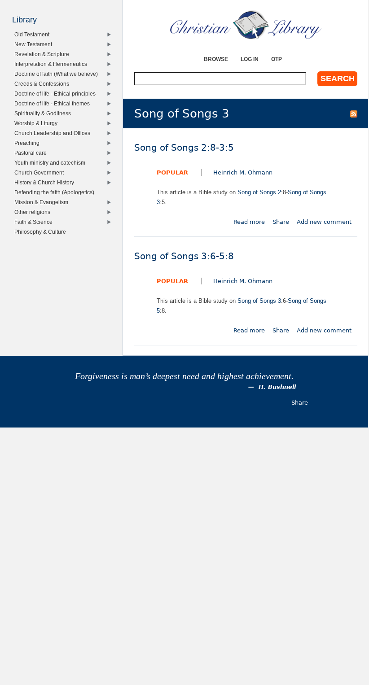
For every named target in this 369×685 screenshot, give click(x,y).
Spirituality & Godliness (44, 113)
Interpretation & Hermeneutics (52, 64)
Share (280, 221)
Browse (216, 59)
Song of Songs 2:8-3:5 (184, 148)
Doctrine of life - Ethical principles (57, 93)
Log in (250, 59)
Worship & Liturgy (37, 123)
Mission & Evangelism (43, 202)
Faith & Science (35, 222)
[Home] (246, 24)
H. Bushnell (277, 387)
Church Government (41, 172)
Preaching (29, 143)
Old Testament (33, 34)
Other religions (34, 212)
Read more (249, 221)
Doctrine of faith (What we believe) (58, 74)
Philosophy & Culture (42, 232)
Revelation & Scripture (43, 54)
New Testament (35, 44)
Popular (172, 172)
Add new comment (324, 221)
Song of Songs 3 (259, 300)
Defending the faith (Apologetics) (56, 192)
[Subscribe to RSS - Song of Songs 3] (353, 113)
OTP (276, 59)
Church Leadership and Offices (54, 133)
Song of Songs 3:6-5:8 (184, 256)
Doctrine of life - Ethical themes (54, 103)
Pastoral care (32, 153)
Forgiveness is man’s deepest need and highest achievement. (184, 376)
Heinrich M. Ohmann (242, 172)
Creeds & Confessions (43, 84)
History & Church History (46, 182)
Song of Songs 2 (259, 192)
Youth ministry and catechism (51, 163)
